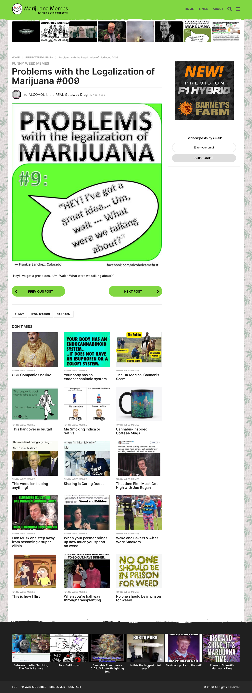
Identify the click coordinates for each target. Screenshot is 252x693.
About (218, 8)
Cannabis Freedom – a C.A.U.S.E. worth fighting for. (107, 668)
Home (189, 8)
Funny (19, 314)
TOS (14, 686)
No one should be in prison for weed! (138, 598)
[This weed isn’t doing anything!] (35, 458)
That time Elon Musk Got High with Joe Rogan (137, 486)
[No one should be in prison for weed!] (139, 571)
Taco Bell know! (69, 665)
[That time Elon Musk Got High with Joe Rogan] (139, 458)
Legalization (40, 314)
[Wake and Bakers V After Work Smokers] (139, 512)
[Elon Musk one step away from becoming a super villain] (35, 512)
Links (203, 8)
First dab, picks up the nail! (184, 665)
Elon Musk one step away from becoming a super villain (33, 542)
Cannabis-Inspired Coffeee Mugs (131, 431)
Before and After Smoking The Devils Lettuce (31, 667)
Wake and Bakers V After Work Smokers (137, 540)
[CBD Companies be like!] (35, 349)
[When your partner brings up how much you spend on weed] (87, 512)
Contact (74, 686)
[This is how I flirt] (35, 571)
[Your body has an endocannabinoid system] (87, 349)
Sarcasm (63, 314)
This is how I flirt (26, 596)
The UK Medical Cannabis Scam (137, 377)
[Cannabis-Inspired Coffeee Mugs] (139, 404)
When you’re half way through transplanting (82, 598)
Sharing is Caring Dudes (84, 484)
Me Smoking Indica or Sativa (82, 431)
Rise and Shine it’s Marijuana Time (222, 667)
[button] (229, 9)
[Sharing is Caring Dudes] (87, 458)
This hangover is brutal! (32, 429)
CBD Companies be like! (32, 375)
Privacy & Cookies (33, 686)
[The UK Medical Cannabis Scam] (139, 349)
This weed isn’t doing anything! (30, 486)
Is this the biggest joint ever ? (145, 667)
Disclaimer (57, 686)
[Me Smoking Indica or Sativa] (87, 404)
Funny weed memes (30, 63)
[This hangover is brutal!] (35, 404)
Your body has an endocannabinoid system (85, 377)
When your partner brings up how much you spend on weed (85, 542)
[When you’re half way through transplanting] (87, 571)
